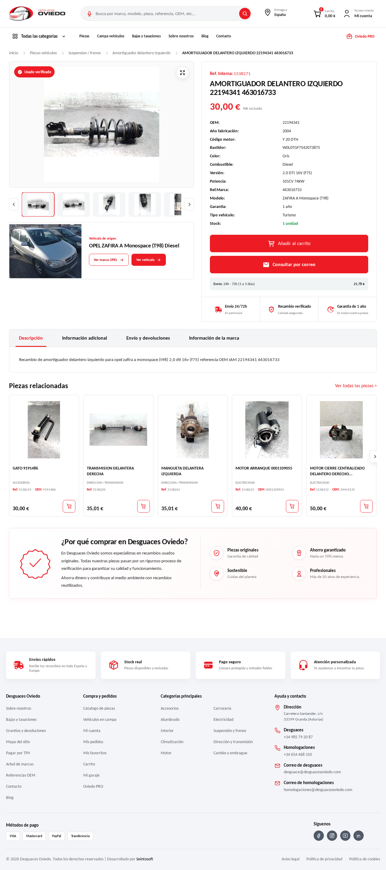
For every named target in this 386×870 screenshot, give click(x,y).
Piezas (84, 36)
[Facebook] (319, 836)
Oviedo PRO (93, 786)
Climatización (172, 741)
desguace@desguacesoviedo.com (312, 771)
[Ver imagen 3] (109, 204)
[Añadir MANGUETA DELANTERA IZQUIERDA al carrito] (217, 506)
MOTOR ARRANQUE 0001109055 (264, 468)
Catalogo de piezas (99, 708)
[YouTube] (345, 836)
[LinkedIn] (358, 836)
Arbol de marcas (19, 764)
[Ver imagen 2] (73, 204)
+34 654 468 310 (298, 754)
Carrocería (222, 708)
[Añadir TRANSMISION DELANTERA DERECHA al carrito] (143, 506)
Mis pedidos (93, 741)
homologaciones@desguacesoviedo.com (318, 789)
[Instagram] (332, 836)
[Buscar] (245, 13)
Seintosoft (144, 859)
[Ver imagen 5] (180, 204)
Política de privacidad (324, 859)
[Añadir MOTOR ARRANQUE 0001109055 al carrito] (292, 506)
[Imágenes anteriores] (14, 204)
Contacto (223, 36)
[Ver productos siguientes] (375, 456)
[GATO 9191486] (44, 429)
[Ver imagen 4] (144, 204)
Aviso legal (290, 859)
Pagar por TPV (18, 752)
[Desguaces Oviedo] (38, 13)
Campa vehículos (110, 36)
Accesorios (170, 708)
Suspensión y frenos (230, 730)
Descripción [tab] (31, 338)
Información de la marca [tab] (214, 338)
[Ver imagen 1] (38, 204)
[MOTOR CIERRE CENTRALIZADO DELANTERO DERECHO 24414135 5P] (341, 429)
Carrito (89, 764)
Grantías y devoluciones (26, 730)
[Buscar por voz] (89, 13)
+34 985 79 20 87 (298, 737)
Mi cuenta (91, 730)
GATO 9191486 (25, 468)
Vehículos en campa (99, 719)
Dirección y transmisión (233, 741)
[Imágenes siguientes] (189, 204)
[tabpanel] (193, 359)
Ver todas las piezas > (356, 385)
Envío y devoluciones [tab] (148, 338)
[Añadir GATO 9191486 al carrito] (69, 506)
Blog (204, 36)
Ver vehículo (145, 260)
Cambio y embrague (230, 752)
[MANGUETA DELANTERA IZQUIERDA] (192, 429)
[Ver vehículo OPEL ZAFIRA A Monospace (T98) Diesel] (45, 251)
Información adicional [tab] (84, 338)
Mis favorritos (94, 752)
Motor (166, 752)
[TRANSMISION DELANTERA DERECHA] (118, 429)
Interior (167, 730)
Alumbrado (170, 719)
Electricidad (223, 719)
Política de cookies (364, 859)
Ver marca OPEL (105, 260)
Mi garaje (91, 775)
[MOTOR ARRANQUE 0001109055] (267, 429)
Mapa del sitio (18, 741)
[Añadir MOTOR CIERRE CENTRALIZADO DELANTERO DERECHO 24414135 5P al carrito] (366, 506)
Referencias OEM (20, 775)
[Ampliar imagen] (182, 72)
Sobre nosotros (181, 36)
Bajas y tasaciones (146, 36)
